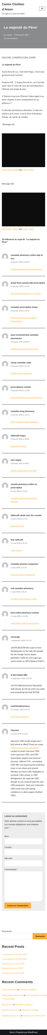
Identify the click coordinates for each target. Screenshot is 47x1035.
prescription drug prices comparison (26, 398)
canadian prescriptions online (24, 599)
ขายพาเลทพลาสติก (19, 675)
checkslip (15, 637)
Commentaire (11, 869)
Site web (8, 858)
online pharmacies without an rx (25, 349)
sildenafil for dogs (18, 446)
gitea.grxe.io (7, 1005)
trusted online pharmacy (21, 373)
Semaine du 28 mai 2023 (13, 973)
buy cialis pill (17, 540)
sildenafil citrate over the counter (26, 515)
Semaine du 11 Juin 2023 (13, 964)
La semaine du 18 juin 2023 (14, 959)
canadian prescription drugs (24, 307)
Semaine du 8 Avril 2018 (34, 1016)
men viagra (16, 460)
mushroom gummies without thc (25, 748)
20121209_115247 (10, 229)
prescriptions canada (21, 387)
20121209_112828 (10, 170)
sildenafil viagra (18, 436)
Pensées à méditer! (27, 990)
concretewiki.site (9, 990)
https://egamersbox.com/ (12, 995)
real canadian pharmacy (22, 588)
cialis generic (16, 550)
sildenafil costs (17, 526)
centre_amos (28, 170)
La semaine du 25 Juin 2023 (14, 954)
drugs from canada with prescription (28, 283)
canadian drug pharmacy (22, 411)
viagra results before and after (24, 471)
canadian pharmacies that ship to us (27, 269)
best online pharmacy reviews (25, 613)
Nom (6, 836)
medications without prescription (25, 623)
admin (9, 35)
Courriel (8, 847)
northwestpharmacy (20, 706)
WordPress (33, 1032)
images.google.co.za (11, 1016)
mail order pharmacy (20, 717)
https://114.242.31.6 (10, 1010)
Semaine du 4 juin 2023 (12, 968)
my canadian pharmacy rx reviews (26, 293)
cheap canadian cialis (21, 363)
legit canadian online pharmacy (24, 422)
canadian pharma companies (24, 564)
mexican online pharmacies (23, 575)
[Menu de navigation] (42, 8)
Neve (12, 1032)
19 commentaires (11, 38)
